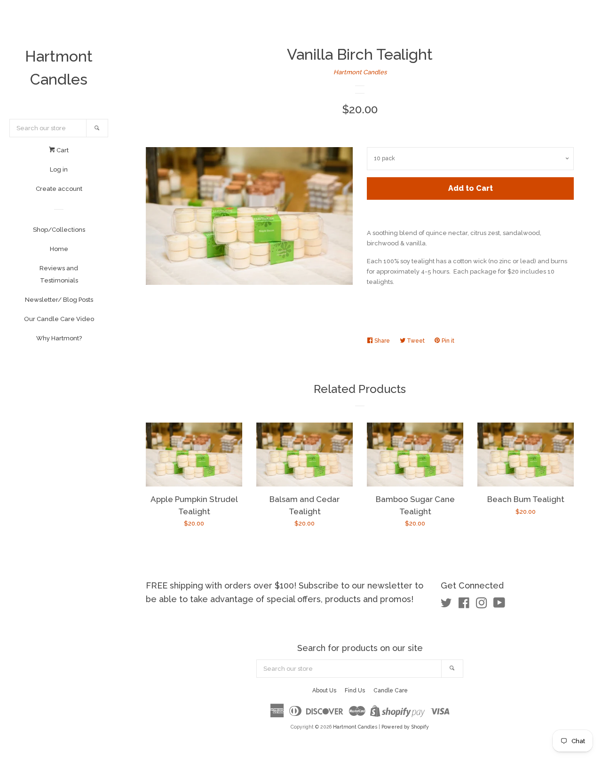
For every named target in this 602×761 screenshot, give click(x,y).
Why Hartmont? (59, 338)
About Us (324, 690)
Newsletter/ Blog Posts (59, 299)
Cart (62, 150)
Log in (59, 169)
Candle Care (390, 690)
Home (59, 248)
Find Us (355, 690)
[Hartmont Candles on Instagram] (481, 605)
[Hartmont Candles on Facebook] (464, 605)
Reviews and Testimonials (59, 274)
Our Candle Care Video (59, 318)
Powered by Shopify (405, 727)
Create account (59, 188)
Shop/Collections (59, 229)
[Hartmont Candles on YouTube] (499, 605)
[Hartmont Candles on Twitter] (446, 605)
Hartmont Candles (59, 67)
